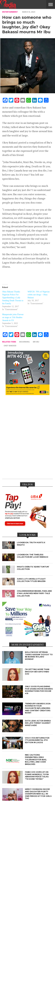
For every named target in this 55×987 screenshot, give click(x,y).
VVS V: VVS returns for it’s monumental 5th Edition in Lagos (37, 740)
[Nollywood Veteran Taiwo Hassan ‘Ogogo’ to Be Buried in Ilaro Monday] (12, 663)
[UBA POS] (24, 527)
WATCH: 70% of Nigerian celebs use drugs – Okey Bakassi (39, 295)
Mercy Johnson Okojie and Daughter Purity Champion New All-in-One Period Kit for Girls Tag (38, 793)
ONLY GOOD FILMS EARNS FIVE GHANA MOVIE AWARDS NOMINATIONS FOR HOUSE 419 (39, 690)
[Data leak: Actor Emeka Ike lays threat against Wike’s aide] (12, 731)
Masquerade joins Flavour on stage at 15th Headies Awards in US (13, 317)
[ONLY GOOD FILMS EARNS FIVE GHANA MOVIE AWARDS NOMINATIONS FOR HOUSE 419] (12, 697)
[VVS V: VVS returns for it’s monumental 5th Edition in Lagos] (12, 748)
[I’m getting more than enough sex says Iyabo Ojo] (12, 680)
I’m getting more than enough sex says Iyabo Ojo (37, 671)
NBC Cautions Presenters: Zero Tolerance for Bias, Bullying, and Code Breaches (36, 759)
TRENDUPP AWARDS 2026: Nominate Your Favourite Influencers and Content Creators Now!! (38, 708)
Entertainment (10, 12)
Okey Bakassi (10, 345)
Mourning (24, 342)
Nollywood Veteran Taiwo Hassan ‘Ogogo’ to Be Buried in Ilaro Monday (39, 655)
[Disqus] (27, 439)
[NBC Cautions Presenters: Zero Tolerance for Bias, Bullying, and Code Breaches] (12, 765)
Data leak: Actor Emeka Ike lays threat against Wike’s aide (38, 723)
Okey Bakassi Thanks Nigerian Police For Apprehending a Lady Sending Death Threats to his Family (12, 298)
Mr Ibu (36, 342)
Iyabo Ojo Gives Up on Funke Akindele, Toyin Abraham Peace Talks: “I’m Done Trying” (37, 775)
